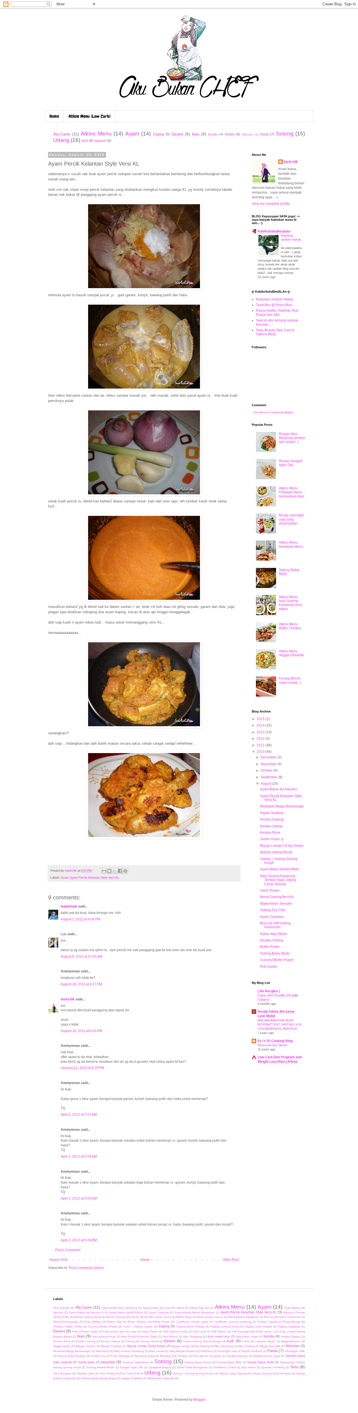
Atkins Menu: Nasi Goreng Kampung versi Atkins (290, 603)
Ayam (132, 134)
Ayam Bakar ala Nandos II (86, 1312)
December (269, 757)
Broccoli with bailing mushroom (275, 925)
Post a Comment (67, 1250)
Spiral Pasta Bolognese (192, 1367)
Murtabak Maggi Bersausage (282, 806)
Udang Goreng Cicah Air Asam (271, 1373)
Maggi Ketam (61, 1346)
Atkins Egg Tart (199, 1307)
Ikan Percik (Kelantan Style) (139, 1336)
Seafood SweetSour (136, 1362)
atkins (180, 1307)
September (269, 777)
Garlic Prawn (270, 890)
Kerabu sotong (85, 1341)
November (269, 764)
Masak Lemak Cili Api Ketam (281, 846)
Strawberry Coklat (224, 1367)
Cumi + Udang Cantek (138, 1326)
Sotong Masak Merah (100, 1367)
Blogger (199, 1400)
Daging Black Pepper (190, 1326)
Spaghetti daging (160, 1367)
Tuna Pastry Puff (110, 1373)
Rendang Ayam (144, 1355)
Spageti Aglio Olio (131, 1367)
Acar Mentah (61, 1307)
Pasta (264, 134)
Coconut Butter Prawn (276, 960)
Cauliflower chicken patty (192, 1321)
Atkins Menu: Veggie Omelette (291, 653)
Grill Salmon (219, 1331)
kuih (85, 141)
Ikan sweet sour (219, 1336)
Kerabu (213, 134)
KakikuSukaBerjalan (274, 231)
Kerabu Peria (270, 832)
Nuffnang (207, 1351)
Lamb (245, 1341)
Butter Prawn (270, 947)
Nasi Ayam (102, 1351)
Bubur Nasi (114, 1321)
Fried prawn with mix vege (119, 1331)
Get (257, 412)
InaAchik (68, 999)
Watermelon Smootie (276, 904)
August (266, 784)
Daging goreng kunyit (224, 1326)
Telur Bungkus (62, 1373)
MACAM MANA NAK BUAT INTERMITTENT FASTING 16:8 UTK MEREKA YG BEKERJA (279, 1024)
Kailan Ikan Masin (273, 934)
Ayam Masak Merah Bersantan (195, 1312)
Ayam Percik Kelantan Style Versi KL (94, 877)
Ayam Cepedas (272, 917)
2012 (261, 738)
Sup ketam (248, 1367)
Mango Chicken (86, 1346)
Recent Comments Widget (276, 412)
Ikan (195, 134)
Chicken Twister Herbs (67, 1326)
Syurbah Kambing (272, 1367)
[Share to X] (114, 871)
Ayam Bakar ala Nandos (278, 789)
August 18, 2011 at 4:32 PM (81, 1031)
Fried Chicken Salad (85, 1331)
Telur (294, 1367)
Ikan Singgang (192, 1336)
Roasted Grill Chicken (174, 1355)
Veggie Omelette (131, 1378)
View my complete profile (271, 204)
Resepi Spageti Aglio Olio (290, 463)
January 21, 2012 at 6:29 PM (82, 1068)
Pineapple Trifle (295, 1351)
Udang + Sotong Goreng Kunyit (193, 1373)
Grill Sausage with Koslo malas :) (253, 1331)
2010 (261, 752)
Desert (177, 134)
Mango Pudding (111, 1346)
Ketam (230, 134)
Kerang (130, 1341)
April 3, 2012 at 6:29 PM (79, 1240)
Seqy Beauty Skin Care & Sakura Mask (275, 332)
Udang (61, 140)
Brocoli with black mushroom (282, 1316)
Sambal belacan (237, 1355)
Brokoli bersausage (65, 1321)
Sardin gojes (86, 1362)
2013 (261, 732)
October (267, 770)
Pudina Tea (98, 1355)
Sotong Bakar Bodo (275, 953)
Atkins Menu (96, 134)
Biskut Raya (184, 1316)
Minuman (248, 134)
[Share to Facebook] (120, 871)
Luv (64, 934)
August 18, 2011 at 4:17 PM (81, 984)
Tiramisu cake (85, 1373)
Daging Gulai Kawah (258, 1326)
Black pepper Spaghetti (243, 1316)
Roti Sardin (268, 966)
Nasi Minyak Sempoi (182, 1351)
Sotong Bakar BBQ (229, 1362)
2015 (261, 719)
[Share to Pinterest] (125, 871)
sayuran (100, 141)
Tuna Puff (132, 1373)
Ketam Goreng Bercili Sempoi (202, 1341)
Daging (158, 134)
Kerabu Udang (271, 826)
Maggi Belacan (291, 1341)
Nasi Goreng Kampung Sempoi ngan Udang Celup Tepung (278, 880)
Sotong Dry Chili (272, 910)
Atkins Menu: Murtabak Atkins (291, 544)
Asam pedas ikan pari (157, 1307)
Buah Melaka (93, 1321)
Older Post (231, 1260)
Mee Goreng (246, 1346)
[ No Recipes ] (269, 991)
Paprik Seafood (272, 813)
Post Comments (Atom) (86, 1268)
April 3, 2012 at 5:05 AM (79, 1198)
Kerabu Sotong (271, 940)
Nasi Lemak (156, 1351)
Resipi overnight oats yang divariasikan (291, 519)
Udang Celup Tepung (233, 1373)
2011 (261, 745)
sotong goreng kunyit (67, 1367)
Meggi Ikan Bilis (270, 1346)
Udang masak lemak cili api (98, 1378)
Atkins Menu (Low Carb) (89, 116)
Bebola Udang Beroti (276, 852)
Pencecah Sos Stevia (272, 1045)
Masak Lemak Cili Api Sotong (190, 1346)
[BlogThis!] (109, 871)
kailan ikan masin (247, 1336)
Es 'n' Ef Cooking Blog (275, 1041)
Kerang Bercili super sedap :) (290, 680)
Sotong (284, 134)
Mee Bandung (224, 1346)
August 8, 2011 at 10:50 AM (81, 956)
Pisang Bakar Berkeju (71, 1355)
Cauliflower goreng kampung (232, 1321)
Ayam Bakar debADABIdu (279, 869)
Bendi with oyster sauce (155, 1316)
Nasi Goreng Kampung (129, 1351)
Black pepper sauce (210, 1316)
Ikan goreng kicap (104, 1336)
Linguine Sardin (265, 1341)
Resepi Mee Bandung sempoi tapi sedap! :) (292, 438)
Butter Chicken (137, 1321)
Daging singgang (289, 1326)
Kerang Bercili (149, 1341)
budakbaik (69, 906)
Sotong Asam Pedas (197, 1362)
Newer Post (58, 1260)
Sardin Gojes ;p (272, 839)
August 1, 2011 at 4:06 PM (80, 919)
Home (54, 116)
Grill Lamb (199, 1331)
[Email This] (104, 871)
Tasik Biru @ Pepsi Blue (274, 305)
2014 (261, 725)
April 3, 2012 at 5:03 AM (79, 1156)
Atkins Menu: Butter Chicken (290, 626)
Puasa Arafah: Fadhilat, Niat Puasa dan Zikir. (277, 312)
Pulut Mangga (120, 1355)
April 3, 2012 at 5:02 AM (79, 1114)
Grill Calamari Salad (175, 1331)
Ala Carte (61, 134)
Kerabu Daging (271, 819)
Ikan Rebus (170, 1336)
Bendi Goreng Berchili (277, 897)
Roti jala (198, 1355)
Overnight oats (227, 1351)
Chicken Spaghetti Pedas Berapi (278, 1321)
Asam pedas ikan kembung (119, 1307)
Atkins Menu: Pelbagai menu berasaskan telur (291, 492)
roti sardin (215, 1355)
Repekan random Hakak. (275, 299)
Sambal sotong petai (266, 1355)
